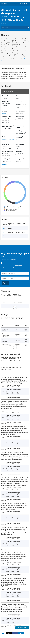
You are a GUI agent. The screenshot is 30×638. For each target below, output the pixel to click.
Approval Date (6, 116)
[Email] (3, 633)
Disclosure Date (20, 111)
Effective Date (20, 116)
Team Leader (6, 101)
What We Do (4, 3)
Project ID (5, 96)
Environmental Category (20, 145)
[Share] (15, 633)
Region (4, 137)
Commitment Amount (6, 145)
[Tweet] (9, 633)
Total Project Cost (8, 126)
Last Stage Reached (8, 159)
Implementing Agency (20, 126)
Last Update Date (21, 159)
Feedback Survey (22, 627)
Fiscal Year (19, 137)
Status (18, 96)
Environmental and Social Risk (7, 152)
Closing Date (19, 151)
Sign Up (5, 283)
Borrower (19, 102)
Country (4, 111)
